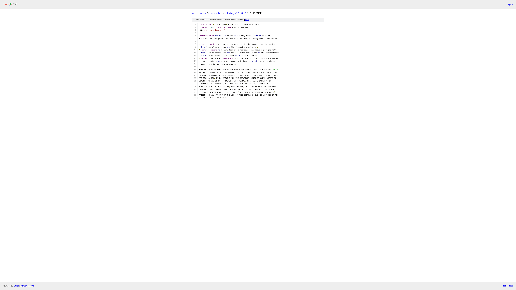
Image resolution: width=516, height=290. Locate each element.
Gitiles (16, 285)
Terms (31, 285)
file (247, 20)
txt (504, 285)
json (511, 285)
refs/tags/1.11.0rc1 (235, 13)
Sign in (510, 4)
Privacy (23, 285)
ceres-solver (199, 13)
